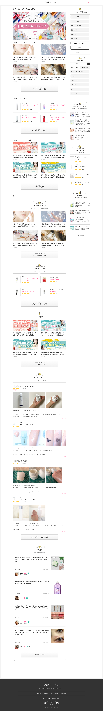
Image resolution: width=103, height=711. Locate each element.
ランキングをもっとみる (39, 254)
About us (39, 693)
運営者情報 (63, 693)
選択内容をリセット (80, 52)
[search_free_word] (88, 64)
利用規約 (46, 693)
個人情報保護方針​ (54, 693)
